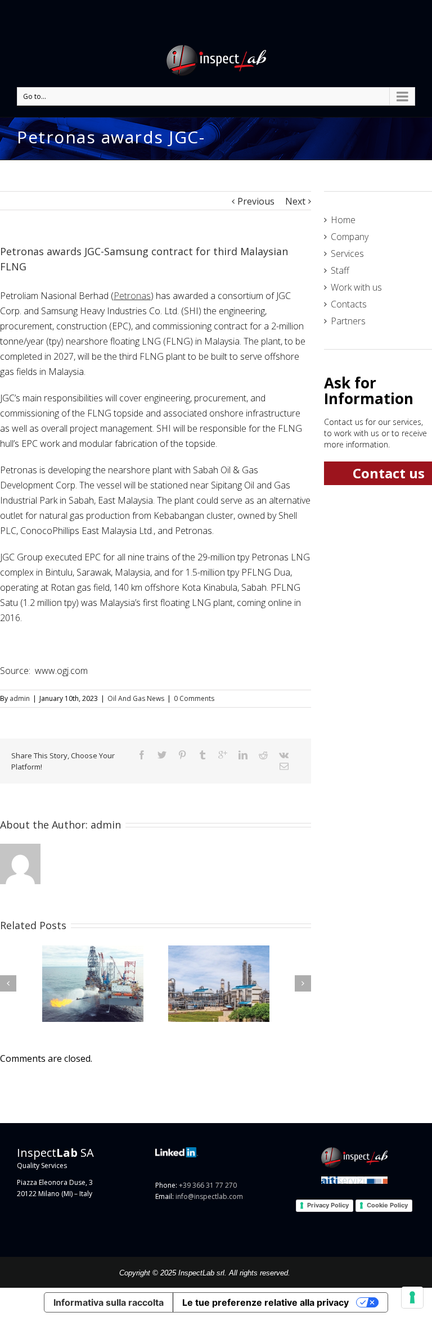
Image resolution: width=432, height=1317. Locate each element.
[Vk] (284, 754)
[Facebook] (141, 754)
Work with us (356, 287)
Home (343, 220)
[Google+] (222, 754)
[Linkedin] (243, 754)
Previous (255, 201)
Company (349, 236)
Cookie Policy (387, 1205)
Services (347, 253)
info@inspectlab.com (209, 1196)
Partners (348, 321)
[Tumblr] (202, 754)
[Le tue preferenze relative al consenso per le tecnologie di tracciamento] (412, 1297)
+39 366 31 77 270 (208, 1185)
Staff (340, 270)
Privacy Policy (328, 1205)
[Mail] (284, 766)
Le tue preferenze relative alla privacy (265, 1302)
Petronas (132, 295)
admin (20, 698)
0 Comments (194, 698)
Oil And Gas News (135, 698)
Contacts (349, 304)
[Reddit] (263, 754)
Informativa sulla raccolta (108, 1302)
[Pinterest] (182, 754)
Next (295, 201)
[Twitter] (162, 754)
